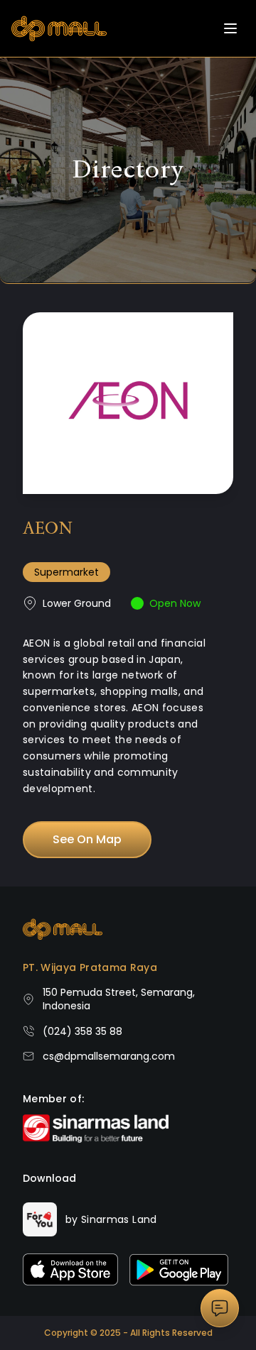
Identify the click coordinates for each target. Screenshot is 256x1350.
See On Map (87, 839)
